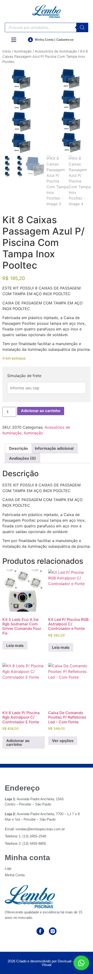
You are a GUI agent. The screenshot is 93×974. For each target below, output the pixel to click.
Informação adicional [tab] (54, 448)
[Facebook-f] (40, 931)
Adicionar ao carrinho (40, 411)
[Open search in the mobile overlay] (46, 27)
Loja (8, 868)
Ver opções (62, 740)
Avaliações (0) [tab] (22, 458)
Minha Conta (15, 875)
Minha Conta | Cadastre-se (54, 39)
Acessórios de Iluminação (56, 51)
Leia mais (15, 645)
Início (6, 51)
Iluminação (23, 51)
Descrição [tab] (18, 448)
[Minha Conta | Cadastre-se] (30, 39)
